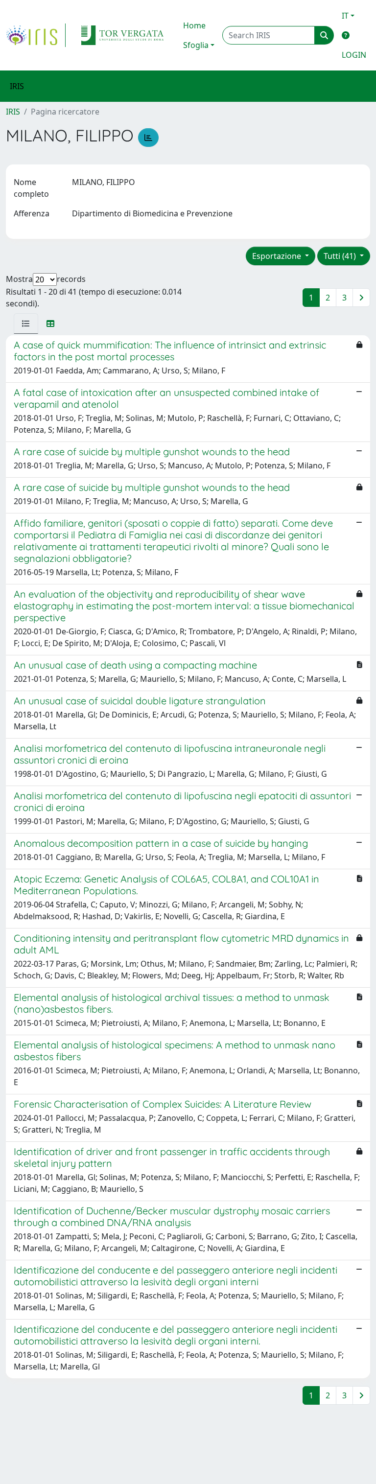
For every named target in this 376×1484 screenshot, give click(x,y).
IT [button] (345, 15)
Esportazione (277, 256)
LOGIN (354, 54)
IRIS (13, 111)
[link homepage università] (122, 35)
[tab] (26, 323)
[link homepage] (36, 35)
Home (194, 25)
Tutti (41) (341, 256)
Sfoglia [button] (196, 45)
